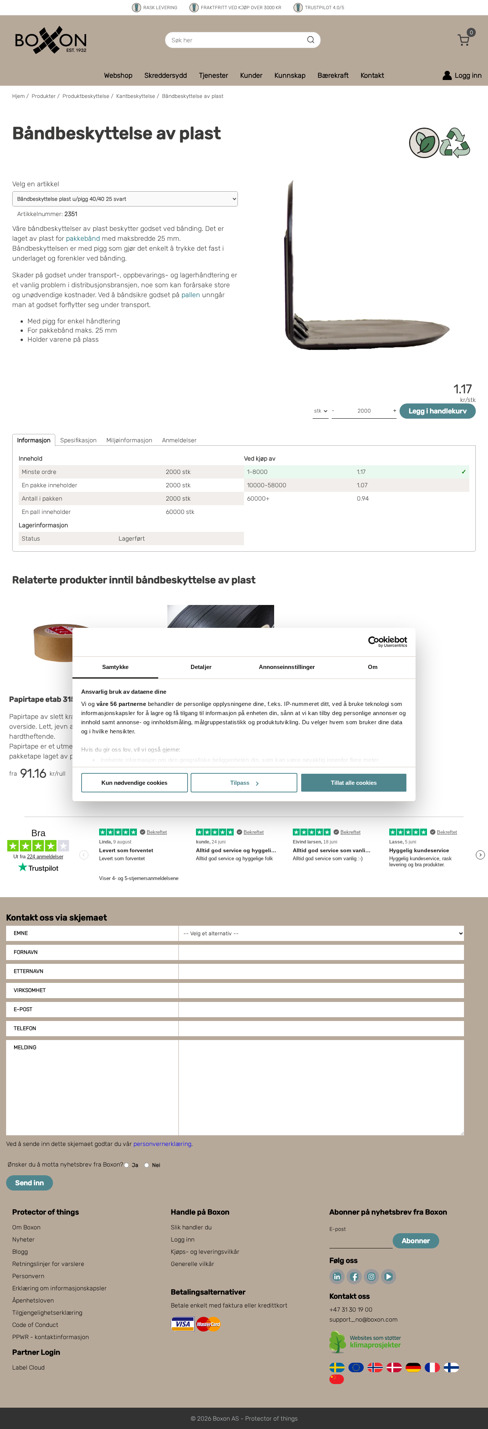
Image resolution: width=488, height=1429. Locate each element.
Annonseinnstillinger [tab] (287, 667)
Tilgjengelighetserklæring (47, 1312)
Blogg (20, 1251)
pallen (190, 295)
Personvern (28, 1276)
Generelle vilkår (192, 1263)
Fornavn (26, 952)
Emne (21, 933)
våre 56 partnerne (121, 704)
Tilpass (239, 782)
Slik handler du (191, 1227)
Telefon (25, 1028)
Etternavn (28, 971)
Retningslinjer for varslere (48, 1263)
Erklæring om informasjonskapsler (59, 1288)
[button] (463, 40)
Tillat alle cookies (354, 782)
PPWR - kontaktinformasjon (50, 1337)
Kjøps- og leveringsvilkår (205, 1251)
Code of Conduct (35, 1324)
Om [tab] (372, 667)
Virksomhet (30, 990)
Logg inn (182, 1239)
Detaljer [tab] (201, 667)
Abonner (416, 1241)
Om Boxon (26, 1227)
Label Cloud (28, 1367)
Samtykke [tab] (115, 667)
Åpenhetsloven (33, 1300)
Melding (25, 1047)
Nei (156, 1165)
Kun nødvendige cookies (134, 782)
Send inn (29, 1183)
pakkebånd (83, 238)
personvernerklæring (162, 1143)
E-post (23, 1009)
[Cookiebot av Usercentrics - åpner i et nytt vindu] (373, 642)
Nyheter (23, 1239)
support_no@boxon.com (363, 1319)
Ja (135, 1165)
